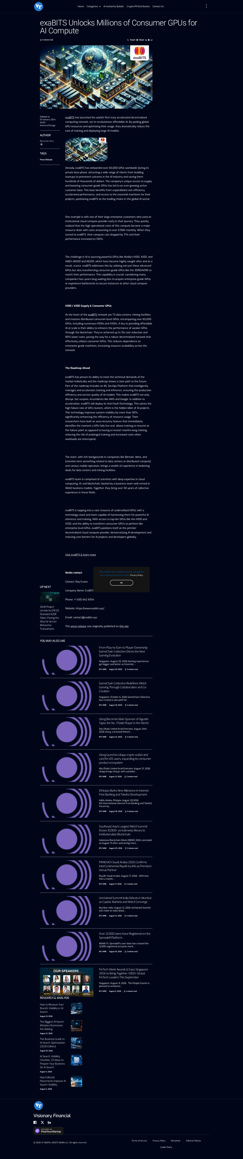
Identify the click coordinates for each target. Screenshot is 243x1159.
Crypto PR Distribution (138, 6)
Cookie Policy (166, 1147)
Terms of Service (139, 1140)
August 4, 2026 (46, 1089)
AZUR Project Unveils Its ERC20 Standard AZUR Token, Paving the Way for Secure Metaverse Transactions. (49, 618)
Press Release (46, 159)
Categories (92, 6)
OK (121, 583)
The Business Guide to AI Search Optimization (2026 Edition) (52, 1042)
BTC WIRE (102, 669)
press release (78, 626)
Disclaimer (176, 1140)
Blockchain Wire (47, 141)
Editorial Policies (193, 1140)
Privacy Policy (136, 575)
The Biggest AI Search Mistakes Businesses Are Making (52, 1025)
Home (81, 6)
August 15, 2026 (46, 1016)
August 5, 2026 (46, 1072)
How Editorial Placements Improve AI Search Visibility (53, 1081)
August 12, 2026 (46, 1033)
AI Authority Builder (114, 6)
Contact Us (158, 6)
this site (124, 626)
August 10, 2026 (46, 1051)
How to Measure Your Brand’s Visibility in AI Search (52, 1008)
